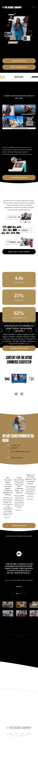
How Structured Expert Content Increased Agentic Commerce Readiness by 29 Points (8, 486)
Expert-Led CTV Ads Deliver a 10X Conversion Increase (30, 479)
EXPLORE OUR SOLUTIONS (19, 348)
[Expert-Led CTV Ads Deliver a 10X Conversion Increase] (30, 470)
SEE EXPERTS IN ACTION (19, 177)
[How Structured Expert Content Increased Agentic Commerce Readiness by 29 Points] (8, 471)
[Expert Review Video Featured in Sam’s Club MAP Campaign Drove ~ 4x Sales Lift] (19, 471)
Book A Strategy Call (19, 67)
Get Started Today (19, 61)
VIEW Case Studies (19, 525)
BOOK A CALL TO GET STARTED (19, 252)
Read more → (7, 517)
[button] (32, 466)
